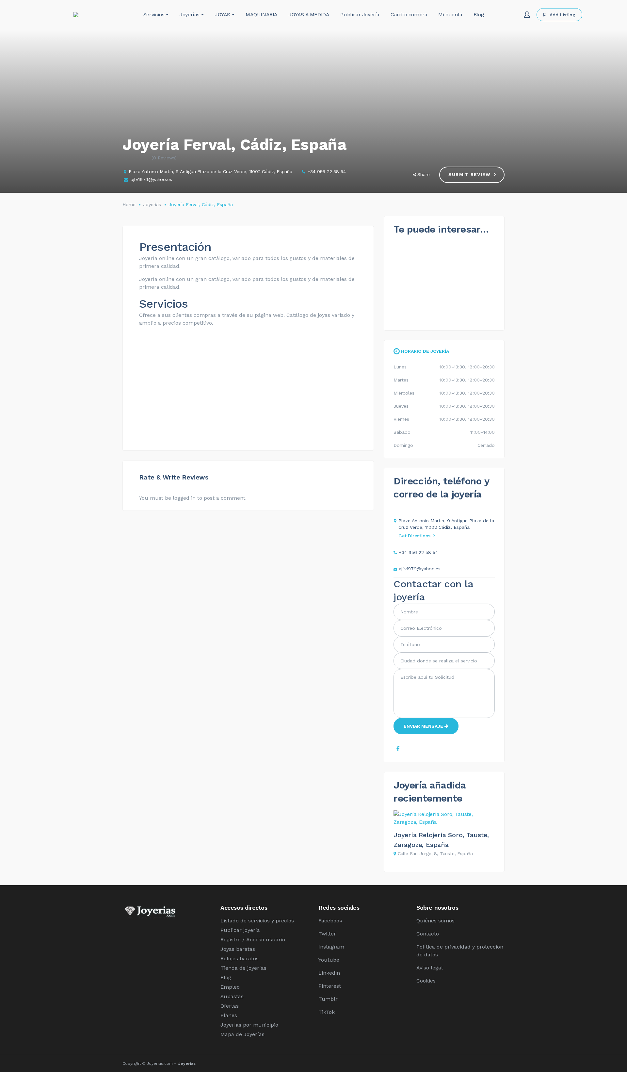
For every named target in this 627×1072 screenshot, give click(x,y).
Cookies (426, 981)
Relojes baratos (239, 958)
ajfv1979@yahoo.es (151, 179)
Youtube (328, 960)
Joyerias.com (160, 1063)
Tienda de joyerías (243, 968)
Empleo (230, 987)
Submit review (469, 174)
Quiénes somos (435, 921)
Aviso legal (429, 968)
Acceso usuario (265, 939)
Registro (230, 939)
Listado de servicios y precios (257, 921)
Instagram (331, 947)
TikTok (326, 1012)
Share (423, 174)
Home (129, 204)
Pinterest (329, 986)
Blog (225, 977)
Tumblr (328, 999)
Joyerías (152, 204)
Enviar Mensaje (424, 726)
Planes (228, 1015)
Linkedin (329, 973)
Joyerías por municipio (249, 1025)
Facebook (330, 921)
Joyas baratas (237, 949)
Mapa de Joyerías (242, 1034)
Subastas (232, 996)
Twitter (327, 934)
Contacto (427, 934)
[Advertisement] (248, 393)
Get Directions (414, 535)
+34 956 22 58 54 (327, 171)
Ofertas (229, 1006)
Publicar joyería (240, 930)
